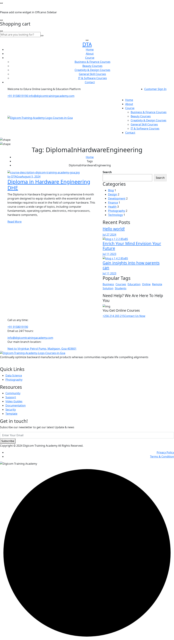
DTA (87, 44)
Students (120, 288)
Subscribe (7, 441)
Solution (108, 288)
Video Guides (13, 401)
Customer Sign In (155, 89)
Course (89, 58)
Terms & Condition (162, 456)
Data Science (13, 375)
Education (134, 284)
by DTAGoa (14, 176)
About (90, 53)
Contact (90, 82)
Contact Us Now (135, 316)
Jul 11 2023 (109, 254)
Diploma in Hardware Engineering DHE (48, 184)
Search (107, 172)
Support (10, 397)
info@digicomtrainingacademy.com (51, 96)
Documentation (15, 405)
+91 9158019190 (18, 96)
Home (90, 49)
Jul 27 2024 (109, 234)
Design (112, 194)
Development (116, 198)
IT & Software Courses (92, 78)
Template (11, 413)
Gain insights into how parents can (131, 265)
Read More (14, 221)
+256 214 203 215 (114, 316)
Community (12, 393)
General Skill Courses (92, 74)
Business (108, 284)
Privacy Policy (165, 452)
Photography (116, 211)
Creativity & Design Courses (92, 70)
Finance (113, 202)
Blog (111, 190)
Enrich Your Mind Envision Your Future (132, 246)
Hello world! (114, 228)
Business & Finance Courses (92, 62)
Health (112, 207)
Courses (121, 284)
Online (146, 284)
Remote (157, 284)
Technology (115, 215)
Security (10, 409)
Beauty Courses (92, 66)
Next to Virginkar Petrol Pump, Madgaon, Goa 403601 (41, 348)
